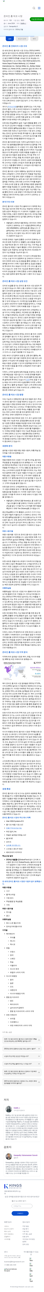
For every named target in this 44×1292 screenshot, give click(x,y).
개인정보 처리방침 (28, 1239)
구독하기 (20, 1213)
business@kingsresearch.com (13, 1262)
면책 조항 (25, 1244)
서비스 (6, 1226)
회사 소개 (7, 1231)
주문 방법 (25, 1226)
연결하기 (7, 1236)
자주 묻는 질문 (27, 1234)
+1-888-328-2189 (10, 1265)
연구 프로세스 (9, 1234)
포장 (28, 380)
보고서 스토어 (9, 1229)
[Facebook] (31, 1259)
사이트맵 (7, 1239)
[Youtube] (31, 1280)
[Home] (11, 8)
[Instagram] (31, 1265)
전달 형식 (25, 1229)
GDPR (24, 1242)
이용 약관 (25, 1231)
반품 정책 (25, 1236)
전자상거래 (12, 107)
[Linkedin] (31, 1270)
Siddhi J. (23, 23)
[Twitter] (31, 1275)
